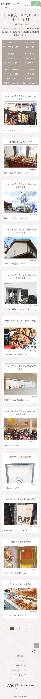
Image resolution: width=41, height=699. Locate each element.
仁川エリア (30, 47)
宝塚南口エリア (29, 58)
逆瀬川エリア (30, 78)
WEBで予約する (35, 4)
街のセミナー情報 (11, 74)
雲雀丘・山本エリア (11, 83)
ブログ (20, 660)
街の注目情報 (30, 74)
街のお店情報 (30, 69)
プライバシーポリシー (20, 670)
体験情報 (11, 54)
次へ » (27, 628)
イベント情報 (30, 42)
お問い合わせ (20, 665)
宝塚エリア (11, 58)
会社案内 (20, 655)
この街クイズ (11, 42)
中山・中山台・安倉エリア (11, 48)
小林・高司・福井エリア (11, 64)
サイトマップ (20, 675)
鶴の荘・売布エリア (30, 83)
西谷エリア (11, 78)
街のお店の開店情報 (11, 69)
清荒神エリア (30, 63)
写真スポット (30, 54)
